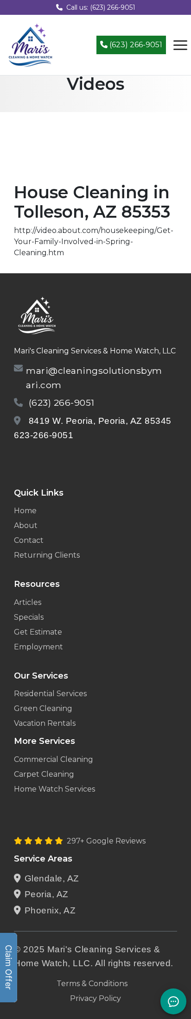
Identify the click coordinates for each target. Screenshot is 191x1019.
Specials (29, 617)
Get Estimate (38, 632)
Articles (27, 602)
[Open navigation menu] (180, 45)
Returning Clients (47, 555)
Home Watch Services (54, 789)
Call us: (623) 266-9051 (100, 7)
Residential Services (50, 693)
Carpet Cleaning (44, 774)
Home (25, 510)
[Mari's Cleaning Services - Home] (30, 44)
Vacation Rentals (45, 723)
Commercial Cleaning (53, 759)
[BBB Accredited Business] (49, 459)
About (26, 525)
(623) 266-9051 (135, 44)
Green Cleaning (43, 708)
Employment (38, 646)
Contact (29, 540)
